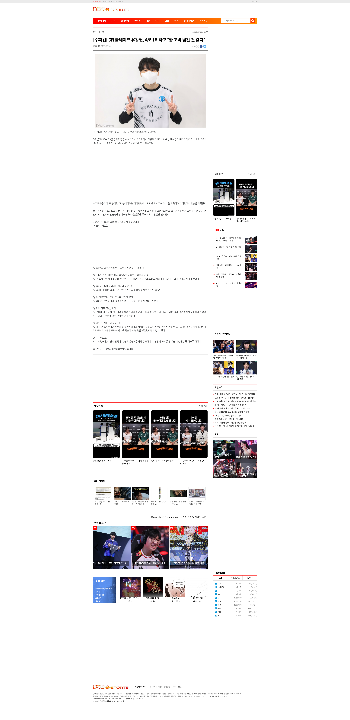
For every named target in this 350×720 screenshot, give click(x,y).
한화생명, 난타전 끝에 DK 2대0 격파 (228, 266)
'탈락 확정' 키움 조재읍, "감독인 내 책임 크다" (233, 408)
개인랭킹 (249, 578)
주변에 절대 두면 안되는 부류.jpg (178, 503)
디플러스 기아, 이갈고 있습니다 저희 (192, 462)
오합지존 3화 (175, 598)
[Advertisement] (128, 173)
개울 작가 (130, 601)
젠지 (218, 584)
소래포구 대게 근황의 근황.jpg (159, 503)
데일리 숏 (98, 406)
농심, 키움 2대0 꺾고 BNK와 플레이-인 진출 (228, 275)
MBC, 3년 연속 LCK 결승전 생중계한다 (229, 284)
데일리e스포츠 (97, 1)
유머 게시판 (99, 481)
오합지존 (98, 598)
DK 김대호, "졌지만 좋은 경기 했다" (229, 247)
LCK (220, 578)
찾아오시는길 (177, 687)
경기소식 (125, 21)
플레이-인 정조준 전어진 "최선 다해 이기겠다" (246, 357)
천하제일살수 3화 (153, 598)
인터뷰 (137, 21)
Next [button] (204, 547)
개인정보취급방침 (164, 687)
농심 (218, 608)
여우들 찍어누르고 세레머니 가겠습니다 (135, 462)
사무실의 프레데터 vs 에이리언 (121, 503)
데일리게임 (106, 1)
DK (217, 594)
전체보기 (202, 406)
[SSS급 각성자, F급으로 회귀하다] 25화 (130, 598)
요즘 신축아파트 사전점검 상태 (102, 503)
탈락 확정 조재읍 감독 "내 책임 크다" (245, 378)
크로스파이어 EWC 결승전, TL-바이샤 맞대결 (223, 357)
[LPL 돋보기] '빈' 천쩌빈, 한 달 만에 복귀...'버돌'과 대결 (228, 239)
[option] (112, 547)
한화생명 (219, 587)
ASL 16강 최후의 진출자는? (223, 377)
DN (217, 615)
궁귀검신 (98, 601)
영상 (167, 21)
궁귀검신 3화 (197, 598)
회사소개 (254, 1)
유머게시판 (189, 21)
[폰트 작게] (194, 46)
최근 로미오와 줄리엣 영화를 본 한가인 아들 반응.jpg (197, 503)
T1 (217, 591)
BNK (218, 601)
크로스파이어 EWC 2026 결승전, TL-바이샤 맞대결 (235, 394)
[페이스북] (201, 46)
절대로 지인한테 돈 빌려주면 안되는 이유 (140, 503)
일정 (176, 21)
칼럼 (157, 21)
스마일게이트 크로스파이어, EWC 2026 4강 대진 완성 (236, 401)
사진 (113, 21)
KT (217, 598)
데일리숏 (203, 21)
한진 (218, 605)
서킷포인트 (235, 578)
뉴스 (95, 32)
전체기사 (102, 21)
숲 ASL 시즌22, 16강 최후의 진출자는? (228, 257)
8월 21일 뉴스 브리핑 (102, 461)
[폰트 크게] (197, 46)
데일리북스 (152, 601)
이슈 (148, 21)
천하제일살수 (99, 595)
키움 (218, 612)
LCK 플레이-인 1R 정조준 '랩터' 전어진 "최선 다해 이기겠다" (236, 398)
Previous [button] (96, 547)
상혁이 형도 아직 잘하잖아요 (163, 461)
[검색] (252, 20)
